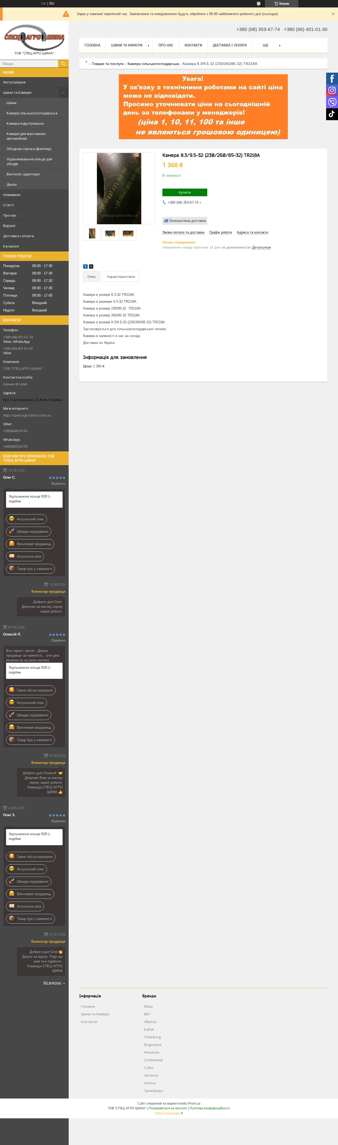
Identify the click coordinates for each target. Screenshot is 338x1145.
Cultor (149, 1067)
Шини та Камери (17, 92)
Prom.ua (194, 1103)
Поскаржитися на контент (167, 1108)
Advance (151, 1075)
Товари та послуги (108, 64)
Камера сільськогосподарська (32, 113)
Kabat (149, 1029)
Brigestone (153, 1044)
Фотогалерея (14, 82)
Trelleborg (152, 1037)
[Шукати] (63, 64)
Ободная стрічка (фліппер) (29, 148)
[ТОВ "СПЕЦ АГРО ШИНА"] (34, 38)
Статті (8, 205)
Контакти (193, 45)
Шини (11, 102)
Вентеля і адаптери (23, 174)
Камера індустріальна (25, 123)
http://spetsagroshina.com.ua (27, 415)
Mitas (148, 1006)
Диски (12, 184)
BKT (147, 1014)
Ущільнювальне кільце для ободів (29, 161)
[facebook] (85, 267)
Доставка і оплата (18, 235)
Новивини (11, 194)
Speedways (153, 1090)
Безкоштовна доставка (188, 221)
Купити (185, 192)
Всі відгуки (52, 982)
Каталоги (11, 246)
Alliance (150, 1021)
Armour (150, 1083)
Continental (153, 1060)
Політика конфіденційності (210, 1108)
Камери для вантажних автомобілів (26, 136)
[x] (91, 267)
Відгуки (9, 225)
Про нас (9, 215)
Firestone (151, 1052)
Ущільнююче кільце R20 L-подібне (30, 498)
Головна (92, 45)
